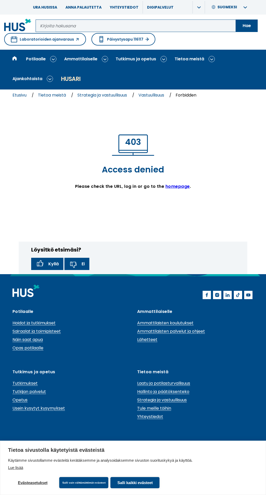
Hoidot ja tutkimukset (34, 323)
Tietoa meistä (189, 59)
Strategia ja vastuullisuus (102, 95)
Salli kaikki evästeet (135, 482)
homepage (177, 186)
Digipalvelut (160, 7)
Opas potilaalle (27, 348)
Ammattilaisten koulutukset (165, 323)
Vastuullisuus (151, 95)
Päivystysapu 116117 (125, 39)
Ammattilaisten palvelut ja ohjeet (171, 331)
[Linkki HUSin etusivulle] (17, 26)
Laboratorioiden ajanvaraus (42, 41)
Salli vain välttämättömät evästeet (83, 482)
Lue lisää (15, 467)
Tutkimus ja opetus (136, 59)
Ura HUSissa (45, 7)
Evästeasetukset (33, 482)
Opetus (20, 400)
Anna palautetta (83, 7)
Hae (247, 26)
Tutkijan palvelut (29, 392)
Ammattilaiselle (80, 59)
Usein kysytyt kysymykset (38, 408)
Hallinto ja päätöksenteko (163, 392)
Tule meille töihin (154, 408)
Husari (71, 79)
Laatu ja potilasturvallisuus (163, 383)
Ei (83, 264)
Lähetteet (147, 340)
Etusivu (20, 95)
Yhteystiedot (124, 7)
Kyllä (53, 264)
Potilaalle (36, 59)
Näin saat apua (27, 340)
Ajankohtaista (27, 79)
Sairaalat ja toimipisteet (36, 331)
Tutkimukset (25, 383)
